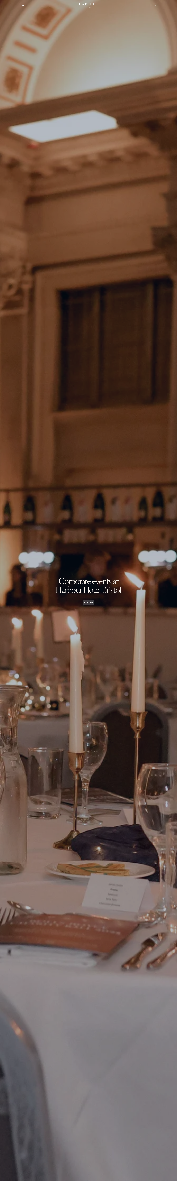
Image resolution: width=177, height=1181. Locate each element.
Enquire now (88, 602)
